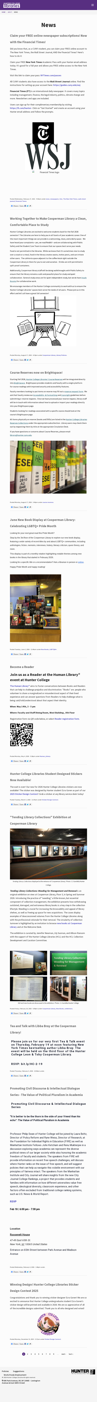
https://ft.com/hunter (20, 108)
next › (64, 1354)
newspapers (54, 199)
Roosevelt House (20, 1234)
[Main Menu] (91, 5)
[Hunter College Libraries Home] (24, 5)
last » (71, 1354)
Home (3, 12)
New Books (45, 649)
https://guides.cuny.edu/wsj (66, 85)
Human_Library (45, 756)
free (60, 199)
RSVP (13, 1201)
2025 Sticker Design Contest (24, 794)
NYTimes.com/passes (51, 75)
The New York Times (70, 199)
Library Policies (61, 355)
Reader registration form (67, 718)
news (48, 199)
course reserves (47, 502)
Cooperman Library (49, 355)
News (16, 12)
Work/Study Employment (15, 1375)
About (10, 12)
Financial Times (21, 201)
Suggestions (18, 1371)
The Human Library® (20, 686)
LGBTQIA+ (53, 649)
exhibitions (68, 1009)
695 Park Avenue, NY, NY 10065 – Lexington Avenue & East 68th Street (21, 1381)
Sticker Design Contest (50, 800)
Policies (5, 1371)
